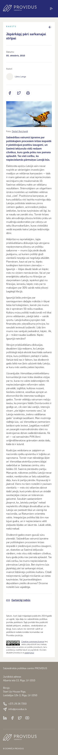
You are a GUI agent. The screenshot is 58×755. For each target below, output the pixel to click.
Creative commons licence (32, 641)
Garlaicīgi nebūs (20, 600)
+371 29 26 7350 (17, 703)
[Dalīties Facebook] (9, 93)
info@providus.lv (17, 709)
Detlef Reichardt (20, 131)
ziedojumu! (29, 653)
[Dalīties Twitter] (18, 93)
